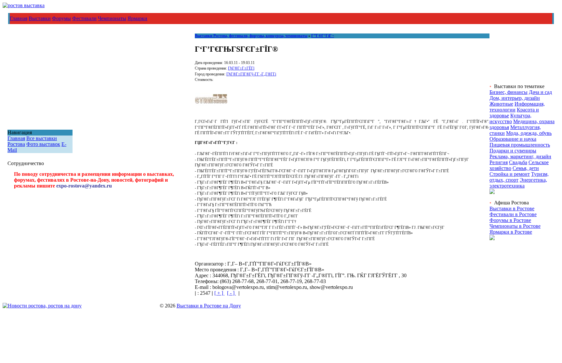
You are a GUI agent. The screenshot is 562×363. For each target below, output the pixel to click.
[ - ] (231, 293)
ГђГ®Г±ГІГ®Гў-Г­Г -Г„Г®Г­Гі (251, 74)
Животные (501, 104)
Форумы (61, 18)
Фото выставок (43, 144)
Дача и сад (540, 92)
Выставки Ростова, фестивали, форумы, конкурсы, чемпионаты (251, 35)
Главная (18, 18)
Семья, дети (526, 168)
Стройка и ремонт (509, 174)
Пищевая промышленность (519, 145)
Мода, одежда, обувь (529, 133)
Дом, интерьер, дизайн (514, 98)
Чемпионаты (112, 18)
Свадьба (518, 162)
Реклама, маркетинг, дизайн (520, 156)
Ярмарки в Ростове (510, 232)
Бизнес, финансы (508, 92)
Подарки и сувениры (512, 150)
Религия (498, 162)
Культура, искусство (510, 118)
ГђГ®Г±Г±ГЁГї (241, 68)
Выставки (40, 18)
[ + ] (219, 293)
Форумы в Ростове (510, 220)
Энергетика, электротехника (518, 182)
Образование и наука (512, 139)
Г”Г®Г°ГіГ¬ (322, 35)
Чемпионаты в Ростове (515, 226)
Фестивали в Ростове (513, 214)
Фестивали (84, 18)
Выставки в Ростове (511, 208)
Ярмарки (137, 18)
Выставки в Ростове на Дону (209, 305)
